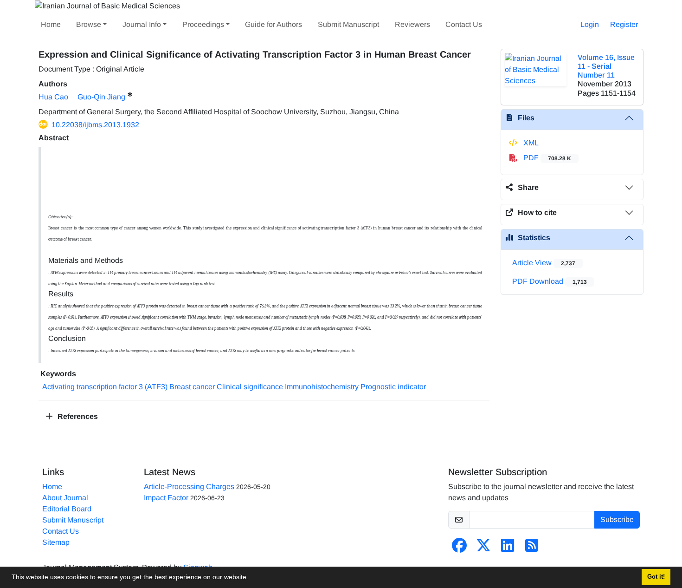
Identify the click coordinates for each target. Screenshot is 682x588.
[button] (251, 578)
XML (530, 143)
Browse (88, 24)
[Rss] (532, 548)
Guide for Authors (273, 24)
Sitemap (56, 542)
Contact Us (463, 24)
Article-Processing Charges (189, 486)
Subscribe (617, 519)
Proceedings (203, 24)
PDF (546, 158)
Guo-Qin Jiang (101, 97)
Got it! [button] (656, 577)
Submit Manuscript (348, 24)
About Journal (65, 498)
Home (51, 24)
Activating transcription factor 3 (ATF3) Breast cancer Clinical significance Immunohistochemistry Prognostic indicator (234, 387)
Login (589, 24)
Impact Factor (166, 498)
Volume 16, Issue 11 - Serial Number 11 (606, 66)
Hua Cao (53, 97)
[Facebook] (459, 548)
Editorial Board (66, 509)
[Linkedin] (507, 548)
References (77, 416)
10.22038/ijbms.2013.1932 (95, 125)
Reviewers (412, 24)
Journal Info (141, 24)
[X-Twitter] (483, 548)
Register (624, 24)
